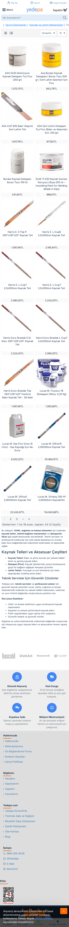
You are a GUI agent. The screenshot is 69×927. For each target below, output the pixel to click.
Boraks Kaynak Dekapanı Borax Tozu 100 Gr (17, 180)
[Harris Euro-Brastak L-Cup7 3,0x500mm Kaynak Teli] (51, 320)
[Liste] (11, 33)
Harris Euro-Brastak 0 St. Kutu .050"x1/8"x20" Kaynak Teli (17, 341)
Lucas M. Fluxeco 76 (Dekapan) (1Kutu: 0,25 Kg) (51, 392)
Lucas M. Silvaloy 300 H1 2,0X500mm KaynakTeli (52, 498)
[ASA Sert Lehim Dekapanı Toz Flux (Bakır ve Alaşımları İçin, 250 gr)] (51, 108)
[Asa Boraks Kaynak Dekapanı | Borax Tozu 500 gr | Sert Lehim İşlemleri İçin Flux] (51, 55)
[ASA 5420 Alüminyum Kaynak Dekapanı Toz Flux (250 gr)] (17, 55)
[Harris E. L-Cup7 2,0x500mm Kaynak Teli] (17, 267)
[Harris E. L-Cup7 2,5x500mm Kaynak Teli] (51, 267)
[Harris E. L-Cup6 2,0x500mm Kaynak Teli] (51, 214)
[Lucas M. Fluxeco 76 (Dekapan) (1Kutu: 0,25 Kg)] (51, 373)
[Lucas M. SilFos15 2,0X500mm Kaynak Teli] (51, 426)
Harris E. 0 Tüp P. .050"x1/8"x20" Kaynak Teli (17, 233)
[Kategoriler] (4, 10)
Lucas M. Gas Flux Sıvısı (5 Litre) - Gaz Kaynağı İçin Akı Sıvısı (17, 447)
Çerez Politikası (44, 918)
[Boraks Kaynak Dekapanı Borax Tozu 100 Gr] (17, 161)
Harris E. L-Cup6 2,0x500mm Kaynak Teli (51, 233)
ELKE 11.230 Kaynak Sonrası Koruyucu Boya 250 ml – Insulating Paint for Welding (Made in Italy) (51, 183)
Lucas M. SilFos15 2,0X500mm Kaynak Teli (51, 445)
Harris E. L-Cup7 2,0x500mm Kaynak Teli (17, 286)
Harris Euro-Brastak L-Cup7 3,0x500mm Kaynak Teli (51, 339)
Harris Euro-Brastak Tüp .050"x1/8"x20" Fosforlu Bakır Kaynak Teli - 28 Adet (17, 394)
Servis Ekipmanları (15, 24)
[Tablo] (5, 33)
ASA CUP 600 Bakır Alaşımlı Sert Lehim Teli (17, 128)
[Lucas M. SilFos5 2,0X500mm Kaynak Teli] (17, 479)
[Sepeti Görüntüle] (65, 10)
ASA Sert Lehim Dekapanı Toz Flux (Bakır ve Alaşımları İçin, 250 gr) (52, 129)
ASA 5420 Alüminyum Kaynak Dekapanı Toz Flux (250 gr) (17, 76)
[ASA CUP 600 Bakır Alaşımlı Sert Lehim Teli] (17, 108)
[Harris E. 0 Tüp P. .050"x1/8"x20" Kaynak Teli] (17, 214)
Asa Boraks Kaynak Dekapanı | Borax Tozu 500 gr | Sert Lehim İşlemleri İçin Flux (51, 78)
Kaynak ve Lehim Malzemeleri (46, 24)
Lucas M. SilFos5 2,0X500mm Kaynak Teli (17, 498)
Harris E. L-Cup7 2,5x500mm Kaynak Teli (51, 286)
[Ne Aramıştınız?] (64, 17)
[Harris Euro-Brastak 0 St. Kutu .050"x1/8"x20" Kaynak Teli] (17, 320)
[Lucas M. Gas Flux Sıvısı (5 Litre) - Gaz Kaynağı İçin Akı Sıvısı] (17, 426)
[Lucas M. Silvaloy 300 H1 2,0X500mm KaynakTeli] (51, 479)
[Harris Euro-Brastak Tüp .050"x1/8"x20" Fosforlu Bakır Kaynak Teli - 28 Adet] (17, 373)
